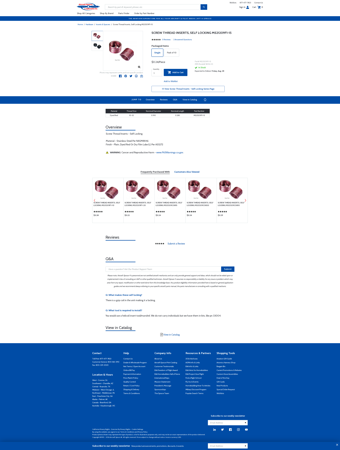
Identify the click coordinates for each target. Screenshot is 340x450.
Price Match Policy (130, 378)
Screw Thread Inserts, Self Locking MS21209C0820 (200, 203)
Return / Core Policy (131, 385)
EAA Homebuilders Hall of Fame (167, 374)
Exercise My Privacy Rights (120, 429)
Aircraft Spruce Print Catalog (165, 362)
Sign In (242, 7)
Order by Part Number (144, 13)
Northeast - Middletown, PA (103, 393)
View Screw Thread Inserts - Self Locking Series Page (189, 89)
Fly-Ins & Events (192, 382)
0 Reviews (166, 39)
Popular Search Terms (194, 393)
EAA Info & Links (192, 366)
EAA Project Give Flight (195, 374)
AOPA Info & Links (193, 362)
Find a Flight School (193, 378)
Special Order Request (226, 389)
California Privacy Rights (101, 429)
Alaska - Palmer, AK (100, 399)
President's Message (162, 385)
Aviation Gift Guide (224, 359)
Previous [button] (94, 200)
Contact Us (258, 3)
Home (80, 24)
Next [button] (245, 200)
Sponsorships (160, 389)
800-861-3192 (113, 362)
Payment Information (132, 374)
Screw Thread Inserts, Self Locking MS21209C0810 (231, 203)
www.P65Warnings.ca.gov (169, 152)
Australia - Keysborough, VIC (103, 405)
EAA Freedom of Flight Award (166, 370)
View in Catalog (190, 99)
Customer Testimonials (164, 366)
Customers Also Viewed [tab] (186, 171)
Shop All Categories (86, 13)
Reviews (164, 99)
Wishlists (233, 3)
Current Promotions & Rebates (229, 370)
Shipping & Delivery (131, 389)
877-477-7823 (245, 3)
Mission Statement (162, 382)
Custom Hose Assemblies (227, 374)
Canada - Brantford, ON (101, 402)
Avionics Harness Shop (226, 362)
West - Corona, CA (99, 380)
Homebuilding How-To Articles (198, 385)
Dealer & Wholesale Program (135, 362)
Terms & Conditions (131, 393)
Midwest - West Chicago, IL (103, 390)
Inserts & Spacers (103, 24)
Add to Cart (177, 72)
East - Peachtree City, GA (102, 396)
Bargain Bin (221, 366)
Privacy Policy (142, 432)
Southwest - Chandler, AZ (102, 383)
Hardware (89, 24)
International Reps (161, 378)
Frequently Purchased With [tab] (155, 171)
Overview (150, 99)
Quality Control (129, 382)
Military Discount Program (196, 389)
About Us (158, 359)
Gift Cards (221, 382)
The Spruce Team (161, 393)
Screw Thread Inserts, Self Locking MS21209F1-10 (107, 203)
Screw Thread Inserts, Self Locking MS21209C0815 (169, 203)
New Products (222, 385)
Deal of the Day (223, 378)
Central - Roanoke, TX (101, 386)
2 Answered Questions (182, 39)
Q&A (175, 99)
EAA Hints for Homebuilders (197, 370)
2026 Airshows (192, 359)
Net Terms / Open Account (134, 366)
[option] (123, 51)
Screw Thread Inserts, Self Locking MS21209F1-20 (138, 203)
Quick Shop (108, 216)
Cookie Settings (137, 429)
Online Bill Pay (129, 370)
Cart (257, 7)
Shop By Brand (106, 13)
